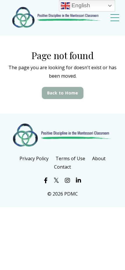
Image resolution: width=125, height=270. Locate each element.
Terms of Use (70, 158)
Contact (62, 167)
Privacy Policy (34, 158)
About (99, 158)
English (80, 5)
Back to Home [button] (62, 93)
